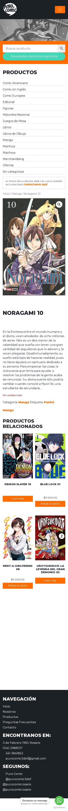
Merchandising (13, 159)
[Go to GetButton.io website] (59, 807)
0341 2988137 (12, 748)
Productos (10, 717)
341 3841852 (14, 753)
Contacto (9, 727)
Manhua (9, 146)
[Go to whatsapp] (59, 800)
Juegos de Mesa (14, 121)
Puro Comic (14, 774)
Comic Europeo (14, 95)
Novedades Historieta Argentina (34, 56)
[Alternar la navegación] (60, 9)
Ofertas (8, 165)
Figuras (8, 108)
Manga (8, 140)
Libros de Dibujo (14, 133)
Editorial (9, 102)
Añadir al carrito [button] (50, 503)
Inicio (6, 193)
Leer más (18, 498)
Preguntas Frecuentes (19, 722)
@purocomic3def (18, 779)
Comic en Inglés (14, 89)
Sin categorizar (13, 171)
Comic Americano (15, 83)
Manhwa (9, 152)
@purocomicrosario (17, 784)
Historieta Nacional (16, 114)
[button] (59, 204)
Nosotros (9, 711)
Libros (7, 127)
